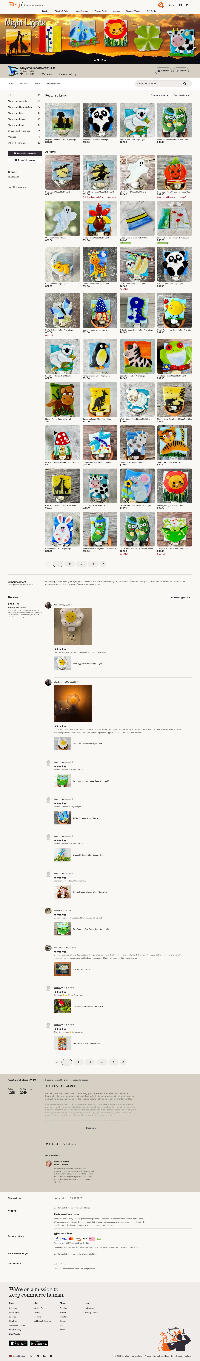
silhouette (58, 947)
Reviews (24, 83)
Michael (57, 988)
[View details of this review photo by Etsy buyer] (73, 703)
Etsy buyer (58, 682)
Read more (91, 1128)
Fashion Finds (101, 11)
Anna (56, 605)
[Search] (161, 5)
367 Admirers (13, 176)
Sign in (171, 5)
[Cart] (187, 5)
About (37, 83)
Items (10, 83)
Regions (187, 1356)
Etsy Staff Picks (61, 11)
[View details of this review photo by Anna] (73, 626)
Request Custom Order (26, 153)
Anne (56, 762)
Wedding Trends (133, 11)
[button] (163, 71)
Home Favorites (81, 11)
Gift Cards (151, 11)
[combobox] (89, 5)
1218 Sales (12, 172)
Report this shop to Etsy (18, 187)
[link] (48, 564)
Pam (56, 910)
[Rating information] (21, 74)
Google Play (39, 1343)
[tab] (25, 95)
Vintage (116, 11)
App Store (18, 1343)
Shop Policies (53, 83)
